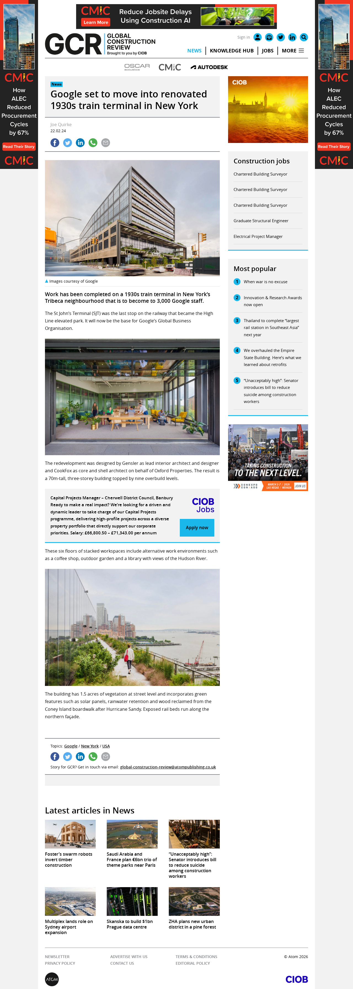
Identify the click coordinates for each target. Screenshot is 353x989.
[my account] (257, 37)
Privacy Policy (60, 963)
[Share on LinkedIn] (80, 142)
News (194, 50)
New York (90, 746)
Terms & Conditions (196, 956)
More (289, 50)
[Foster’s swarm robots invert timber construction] (70, 834)
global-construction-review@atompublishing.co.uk (168, 767)
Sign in (243, 37)
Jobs (268, 50)
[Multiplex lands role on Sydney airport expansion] (70, 901)
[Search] (304, 37)
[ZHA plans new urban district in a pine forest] (194, 901)
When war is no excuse (265, 281)
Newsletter (57, 956)
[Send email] (105, 142)
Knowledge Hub (232, 50)
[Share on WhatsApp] (93, 142)
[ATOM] (110, 979)
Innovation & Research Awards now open (273, 301)
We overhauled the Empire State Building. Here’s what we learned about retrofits (272, 357)
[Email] (269, 37)
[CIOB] (242, 979)
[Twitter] (281, 37)
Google (70, 746)
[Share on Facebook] (54, 142)
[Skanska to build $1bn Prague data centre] (132, 901)
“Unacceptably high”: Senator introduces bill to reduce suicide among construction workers (271, 391)
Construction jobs (262, 161)
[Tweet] (67, 142)
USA (106, 746)
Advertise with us (129, 956)
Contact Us (122, 963)
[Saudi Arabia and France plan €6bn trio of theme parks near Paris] (132, 834)
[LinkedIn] (292, 37)
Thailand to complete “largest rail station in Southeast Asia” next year (271, 327)
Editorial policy (192, 963)
